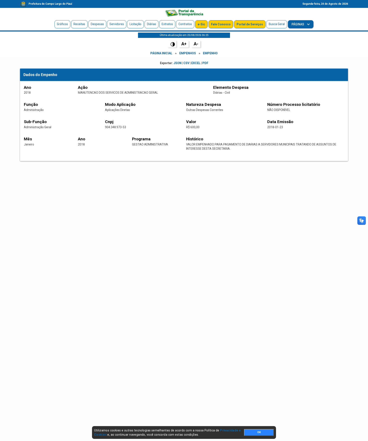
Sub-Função (35, 121)
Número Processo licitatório (293, 104)
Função (31, 104)
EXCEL (195, 63)
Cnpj (109, 121)
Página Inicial (161, 53)
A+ (184, 43)
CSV (186, 63)
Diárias (151, 24)
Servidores (116, 24)
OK (259, 432)
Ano (27, 87)
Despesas (97, 24)
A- (196, 43)
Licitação (135, 24)
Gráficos (62, 24)
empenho (210, 53)
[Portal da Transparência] (184, 13)
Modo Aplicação (120, 104)
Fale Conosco (221, 24)
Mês (28, 138)
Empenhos (187, 53)
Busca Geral (277, 24)
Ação (83, 87)
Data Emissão (280, 121)
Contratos (185, 24)
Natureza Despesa (203, 104)
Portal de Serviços (250, 24)
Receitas (79, 24)
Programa (141, 138)
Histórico (194, 138)
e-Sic (201, 24)
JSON (177, 63)
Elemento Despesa (231, 87)
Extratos (167, 24)
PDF (205, 63)
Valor (191, 121)
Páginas (298, 24)
